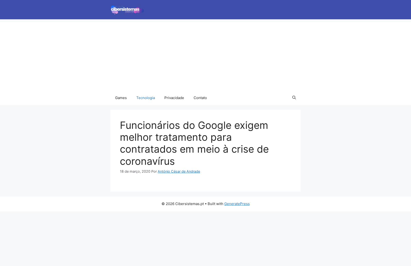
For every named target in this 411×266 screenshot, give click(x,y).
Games (121, 97)
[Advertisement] (205, 55)
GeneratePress (237, 203)
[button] (294, 98)
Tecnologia (145, 97)
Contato (200, 97)
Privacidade (174, 97)
